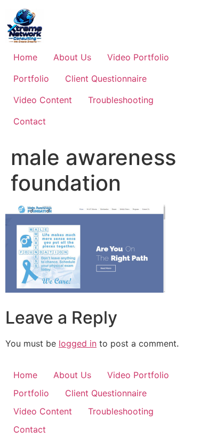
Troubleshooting (121, 100)
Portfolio (31, 78)
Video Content (42, 100)
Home (25, 57)
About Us (72, 57)
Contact (29, 121)
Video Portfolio (138, 57)
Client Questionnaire (106, 78)
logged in (78, 343)
